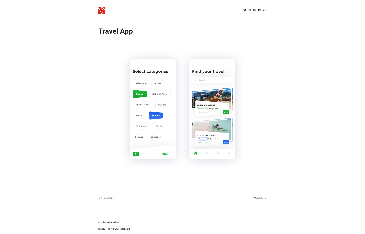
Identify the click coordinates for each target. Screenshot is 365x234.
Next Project (259, 198)
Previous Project (107, 198)
